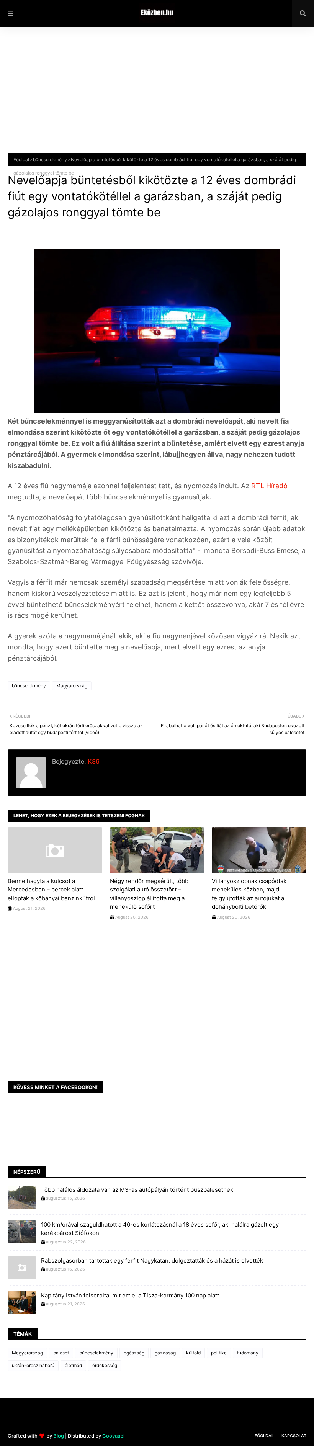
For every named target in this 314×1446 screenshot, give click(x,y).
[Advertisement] (157, 95)
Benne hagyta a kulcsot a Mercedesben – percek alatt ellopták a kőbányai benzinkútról (51, 889)
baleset (61, 1353)
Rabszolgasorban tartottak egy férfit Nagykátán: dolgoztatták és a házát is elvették (152, 1260)
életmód (73, 1365)
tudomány (247, 1353)
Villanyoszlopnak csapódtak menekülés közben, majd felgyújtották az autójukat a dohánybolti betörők (249, 894)
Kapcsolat (293, 1435)
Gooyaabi (113, 1436)
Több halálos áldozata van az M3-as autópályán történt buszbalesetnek (137, 1189)
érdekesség (104, 1365)
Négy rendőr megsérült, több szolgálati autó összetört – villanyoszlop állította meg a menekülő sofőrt (149, 894)
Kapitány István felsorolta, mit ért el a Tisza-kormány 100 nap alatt (130, 1295)
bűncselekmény (50, 159)
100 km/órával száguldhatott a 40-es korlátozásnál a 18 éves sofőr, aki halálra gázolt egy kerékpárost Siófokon (160, 1229)
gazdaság (165, 1353)
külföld (193, 1353)
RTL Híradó (268, 486)
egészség (134, 1353)
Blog (58, 1436)
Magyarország (71, 686)
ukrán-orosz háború (33, 1365)
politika (219, 1353)
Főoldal (21, 159)
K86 (93, 761)
